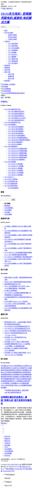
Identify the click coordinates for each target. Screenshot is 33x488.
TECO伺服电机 (13, 50)
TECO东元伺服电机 (11, 146)
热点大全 (7, 455)
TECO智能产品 (13, 59)
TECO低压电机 (13, 43)
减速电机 (5, 381)
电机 (9, 374)
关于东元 (7, 436)
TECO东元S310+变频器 (16, 166)
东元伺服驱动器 (23, 376)
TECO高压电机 (13, 46)
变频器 (15, 372)
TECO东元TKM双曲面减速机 (18, 137)
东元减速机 (8, 210)
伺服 (19, 372)
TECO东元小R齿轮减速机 (17, 135)
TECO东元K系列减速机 (16, 131)
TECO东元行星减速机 (15, 142)
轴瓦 (5, 366)
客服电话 (7, 205)
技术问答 (7, 70)
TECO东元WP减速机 (15, 144)
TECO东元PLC (13, 54)
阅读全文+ (4, 423)
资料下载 (7, 72)
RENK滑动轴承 (13, 188)
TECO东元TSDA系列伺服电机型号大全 (17, 328)
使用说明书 (4, 376)
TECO (6, 447)
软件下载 (11, 78)
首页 (5, 30)
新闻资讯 (7, 65)
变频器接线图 (27, 374)
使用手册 (11, 76)
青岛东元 (7, 441)
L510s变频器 (5, 383)
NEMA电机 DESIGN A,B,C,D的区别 (16, 301)
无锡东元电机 (12, 35)
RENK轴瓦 (24, 366)
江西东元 (7, 443)
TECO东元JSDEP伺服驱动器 (17, 148)
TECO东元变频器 (10, 162)
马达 (21, 374)
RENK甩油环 (21, 368)
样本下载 (11, 74)
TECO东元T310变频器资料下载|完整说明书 (18, 257)
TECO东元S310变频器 (15, 168)
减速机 (10, 379)
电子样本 (15, 385)
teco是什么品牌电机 (10, 290)
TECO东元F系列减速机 (16, 133)
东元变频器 (8, 214)
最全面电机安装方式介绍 (12, 284)
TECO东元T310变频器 (15, 164)
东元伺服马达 (9, 372)
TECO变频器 (12, 52)
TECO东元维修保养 (11, 183)
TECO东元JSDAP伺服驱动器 (18, 151)
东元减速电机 (22, 379)
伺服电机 (5, 374)
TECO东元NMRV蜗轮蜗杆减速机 (19, 140)
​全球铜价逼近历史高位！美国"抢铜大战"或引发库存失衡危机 (16, 400)
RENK (9, 366)
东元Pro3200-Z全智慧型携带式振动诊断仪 (17, 282)
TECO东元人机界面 (11, 179)
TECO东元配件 (13, 63)
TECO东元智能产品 (11, 181)
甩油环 (7, 370)
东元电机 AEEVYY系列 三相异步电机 (16, 342)
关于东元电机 (8, 32)
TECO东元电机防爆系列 (16, 113)
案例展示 (7, 67)
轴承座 (12, 370)
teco (3, 372)
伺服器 (6, 379)
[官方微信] (6, 8)
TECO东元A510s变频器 (16, 172)
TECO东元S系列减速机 (16, 129)
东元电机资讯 (26, 381)
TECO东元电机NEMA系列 (17, 118)
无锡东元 (7, 438)
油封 (3, 370)
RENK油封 (13, 368)
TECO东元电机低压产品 (12, 109)
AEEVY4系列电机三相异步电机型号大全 (17, 331)
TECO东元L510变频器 (15, 175)
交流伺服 (24, 372)
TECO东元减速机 (13, 48)
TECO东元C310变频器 (16, 170)
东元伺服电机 (8, 208)
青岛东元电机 (12, 37)
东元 (2, 366)
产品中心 (7, 41)
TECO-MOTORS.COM (14, 464)
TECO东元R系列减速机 (16, 127)
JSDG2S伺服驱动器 (22, 383)
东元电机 (7, 212)
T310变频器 (12, 383)
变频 (9, 376)
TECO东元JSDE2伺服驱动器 (17, 157)
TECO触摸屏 (12, 57)
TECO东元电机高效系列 (16, 120)
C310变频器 (18, 381)
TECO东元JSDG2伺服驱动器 (18, 155)
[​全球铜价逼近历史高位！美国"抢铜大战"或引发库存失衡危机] (16, 392)
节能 (27, 385)
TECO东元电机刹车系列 (16, 111)
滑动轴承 (7, 368)
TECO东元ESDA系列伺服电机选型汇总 (17, 326)
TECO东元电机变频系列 (16, 116)
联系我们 (7, 81)
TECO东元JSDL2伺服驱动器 (17, 153)
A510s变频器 (22, 385)
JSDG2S (3, 385)
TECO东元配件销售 (11, 186)
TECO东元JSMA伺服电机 (17, 159)
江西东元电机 (12, 39)
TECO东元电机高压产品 (12, 122)
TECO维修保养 (13, 61)
